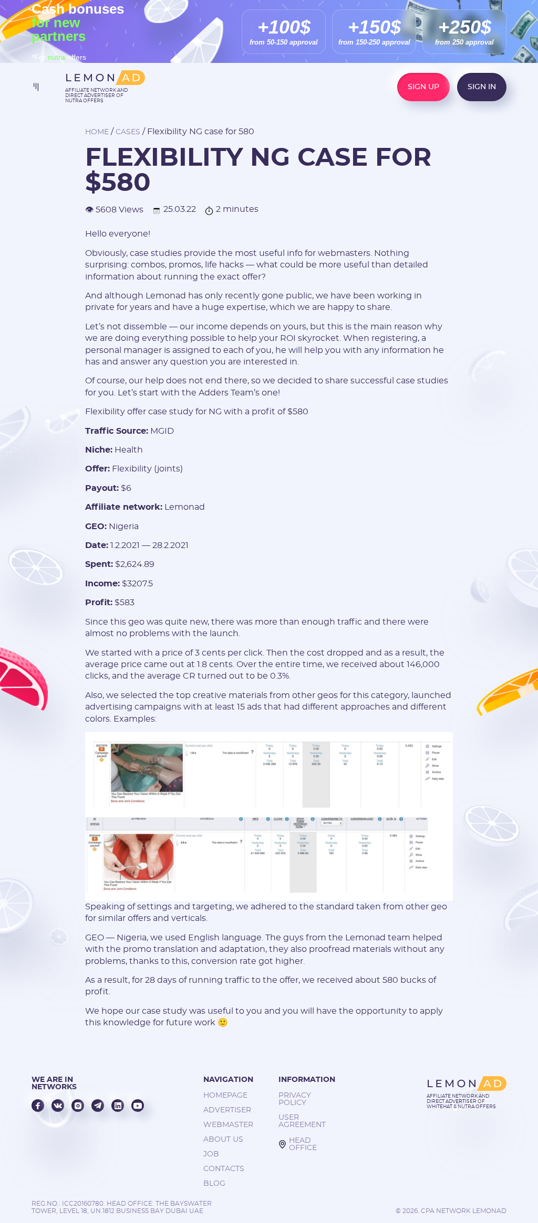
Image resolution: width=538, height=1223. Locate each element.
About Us (223, 1139)
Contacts (223, 1169)
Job (211, 1154)
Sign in (482, 87)
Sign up (423, 87)
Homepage (225, 1095)
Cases (128, 132)
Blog (214, 1183)
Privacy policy (294, 1099)
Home (97, 132)
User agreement (302, 1121)
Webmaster (228, 1125)
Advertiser (227, 1110)
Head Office (303, 1144)
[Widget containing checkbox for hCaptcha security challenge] (243, 744)
